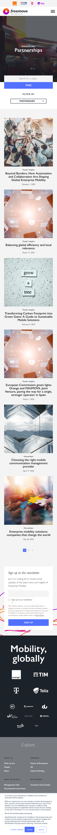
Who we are (9, 763)
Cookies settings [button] (17, 829)
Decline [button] (41, 829)
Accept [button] (29, 829)
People (7, 767)
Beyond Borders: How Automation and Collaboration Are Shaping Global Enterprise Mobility (28, 176)
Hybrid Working (37, 771)
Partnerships (28, 456)
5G (31, 767)
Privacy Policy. (40, 615)
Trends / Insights (28, 170)
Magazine (28, 46)
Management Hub (12, 785)
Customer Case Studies (40, 785)
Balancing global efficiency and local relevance (28, 246)
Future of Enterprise (39, 763)
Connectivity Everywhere (15, 788)
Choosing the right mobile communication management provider (28, 463)
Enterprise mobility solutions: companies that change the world (28, 533)
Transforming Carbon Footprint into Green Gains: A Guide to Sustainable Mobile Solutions (29, 316)
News (6, 771)
